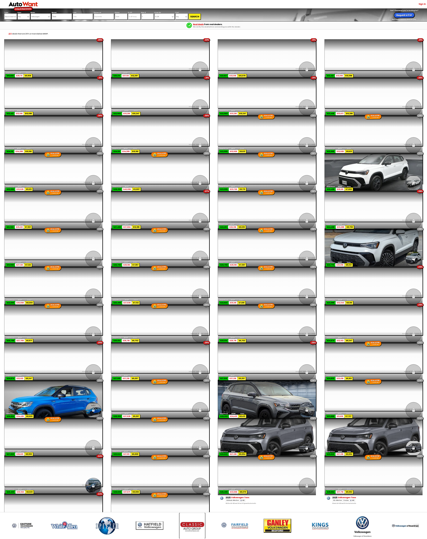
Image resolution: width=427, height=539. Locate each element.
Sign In (422, 4)
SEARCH (194, 16)
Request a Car (404, 15)
